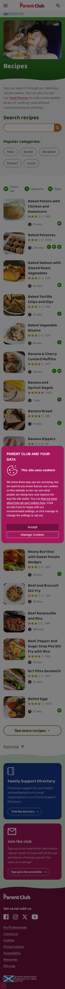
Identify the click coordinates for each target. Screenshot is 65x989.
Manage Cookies (32, 534)
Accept (32, 527)
